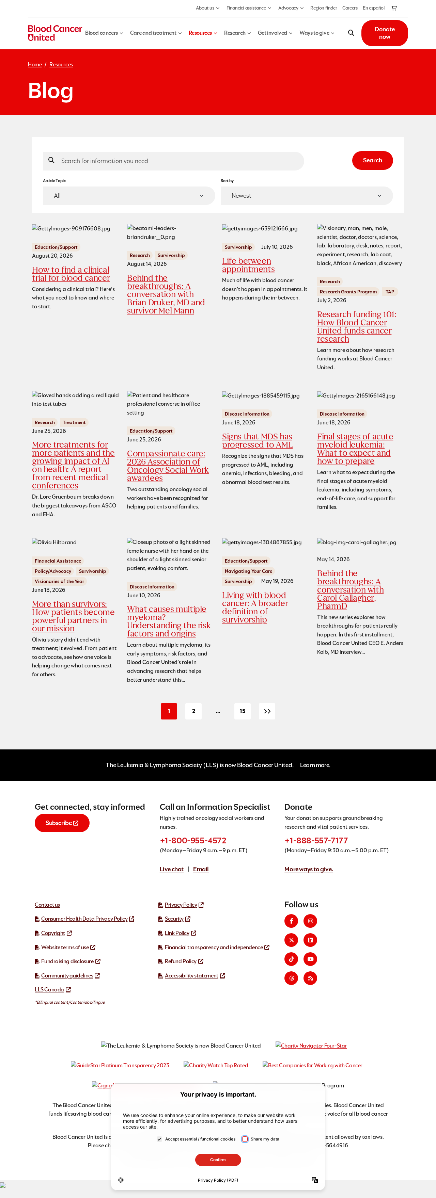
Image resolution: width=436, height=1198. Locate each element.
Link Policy (177, 933)
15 (245, 713)
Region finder (323, 8)
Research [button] (235, 32)
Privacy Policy (181, 904)
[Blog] (310, 978)
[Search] (351, 33)
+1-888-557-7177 (316, 840)
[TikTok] (291, 959)
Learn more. (315, 765)
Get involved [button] (272, 32)
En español (373, 8)
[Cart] (394, 8)
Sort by (227, 180)
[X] (291, 940)
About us (205, 8)
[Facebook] (291, 921)
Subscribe (59, 823)
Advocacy (288, 8)
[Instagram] (310, 921)
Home (35, 64)
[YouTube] (310, 959)
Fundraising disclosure (67, 961)
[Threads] (291, 978)
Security (174, 918)
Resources (61, 64)
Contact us (47, 904)
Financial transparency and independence (214, 947)
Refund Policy (181, 961)
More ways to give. (308, 869)
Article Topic (54, 180)
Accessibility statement (191, 975)
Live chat (172, 869)
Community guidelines (67, 975)
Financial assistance (246, 8)
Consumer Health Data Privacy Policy (84, 918)
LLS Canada (49, 989)
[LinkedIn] (310, 940)
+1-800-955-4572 (193, 840)
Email (201, 869)
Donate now (385, 33)
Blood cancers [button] (101, 32)
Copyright (53, 933)
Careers (349, 8)
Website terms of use (65, 947)
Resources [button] (200, 32)
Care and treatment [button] (153, 32)
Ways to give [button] (314, 32)
